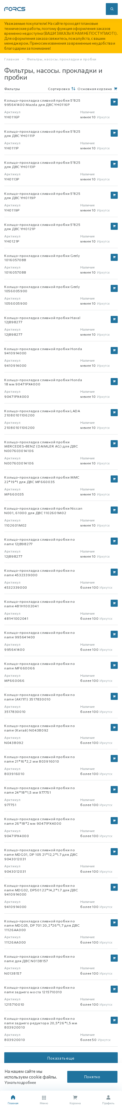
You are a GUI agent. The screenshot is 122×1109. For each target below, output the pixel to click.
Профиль (108, 1103)
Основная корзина (94, 89)
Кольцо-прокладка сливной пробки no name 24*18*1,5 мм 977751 (39, 790)
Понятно (92, 1077)
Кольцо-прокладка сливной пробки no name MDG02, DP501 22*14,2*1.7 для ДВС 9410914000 (41, 889)
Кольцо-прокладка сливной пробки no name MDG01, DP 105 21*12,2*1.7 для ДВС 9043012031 (40, 854)
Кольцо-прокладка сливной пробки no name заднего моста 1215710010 (39, 989)
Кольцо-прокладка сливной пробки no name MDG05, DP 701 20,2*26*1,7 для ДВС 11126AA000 (41, 925)
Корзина (75, 1103)
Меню (44, 1103)
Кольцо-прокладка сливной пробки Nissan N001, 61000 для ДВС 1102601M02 (43, 510)
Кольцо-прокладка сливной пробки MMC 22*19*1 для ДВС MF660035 (41, 479)
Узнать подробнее (21, 1082)
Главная (11, 59)
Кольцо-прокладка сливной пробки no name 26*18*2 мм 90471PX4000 (39, 821)
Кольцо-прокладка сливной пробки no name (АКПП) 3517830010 (39, 697)
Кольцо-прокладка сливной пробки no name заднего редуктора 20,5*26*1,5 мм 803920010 (40, 1022)
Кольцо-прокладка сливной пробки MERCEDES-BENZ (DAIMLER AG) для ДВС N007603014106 (41, 446)
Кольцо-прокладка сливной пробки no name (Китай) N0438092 (39, 728)
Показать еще (60, 1058)
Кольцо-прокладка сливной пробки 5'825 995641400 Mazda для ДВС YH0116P (42, 102)
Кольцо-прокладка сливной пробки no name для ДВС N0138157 (39, 958)
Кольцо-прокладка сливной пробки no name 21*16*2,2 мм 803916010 (39, 759)
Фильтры (12, 89)
